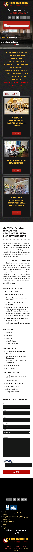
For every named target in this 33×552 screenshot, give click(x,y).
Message (5, 437)
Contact (5, 523)
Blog (4, 526)
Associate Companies (8, 521)
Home (4, 511)
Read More (16, 133)
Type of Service (7, 424)
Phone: (5, 417)
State (4, 429)
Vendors (5, 524)
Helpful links (6, 528)
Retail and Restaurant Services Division (13, 516)
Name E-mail (4, 407)
